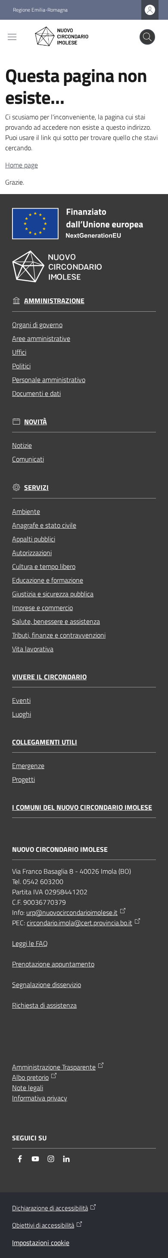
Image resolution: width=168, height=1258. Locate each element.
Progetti (23, 779)
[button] (147, 37)
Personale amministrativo (48, 379)
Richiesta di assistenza (44, 1005)
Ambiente (26, 511)
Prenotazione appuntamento (53, 964)
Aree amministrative (41, 338)
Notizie (22, 445)
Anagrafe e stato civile (44, 525)
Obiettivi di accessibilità (43, 1225)
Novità (35, 422)
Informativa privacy (39, 1098)
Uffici (19, 352)
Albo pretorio (30, 1077)
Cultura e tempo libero (43, 566)
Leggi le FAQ (30, 943)
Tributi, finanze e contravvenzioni (59, 635)
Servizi (36, 487)
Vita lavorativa (32, 649)
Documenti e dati (36, 393)
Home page (21, 165)
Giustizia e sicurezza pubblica (52, 594)
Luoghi (21, 714)
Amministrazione (54, 301)
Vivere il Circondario (49, 677)
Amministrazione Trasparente (54, 1067)
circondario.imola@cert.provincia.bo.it (79, 923)
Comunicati (28, 459)
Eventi (21, 700)
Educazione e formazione (47, 580)
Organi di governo (37, 324)
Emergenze (28, 765)
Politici (21, 366)
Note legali (27, 1087)
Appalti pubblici (33, 539)
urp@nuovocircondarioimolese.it (72, 912)
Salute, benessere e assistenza (56, 621)
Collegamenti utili (44, 742)
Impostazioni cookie (40, 1242)
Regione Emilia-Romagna (40, 10)
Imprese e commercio (42, 607)
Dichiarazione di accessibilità (50, 1208)
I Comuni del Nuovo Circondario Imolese (82, 807)
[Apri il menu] (12, 37)
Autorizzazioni (32, 552)
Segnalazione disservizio (46, 984)
